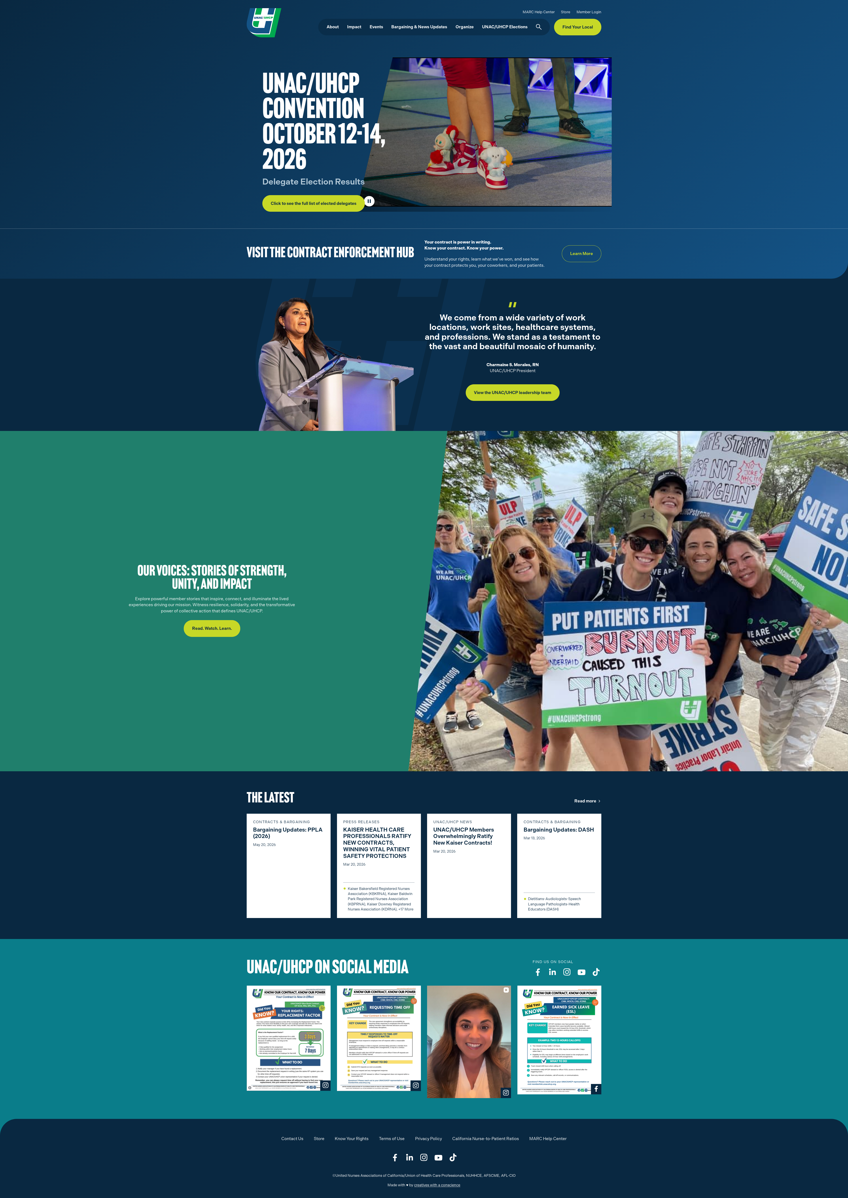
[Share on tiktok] (453, 1157)
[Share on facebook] (395, 1157)
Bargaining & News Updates (419, 26)
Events (376, 26)
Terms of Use (392, 1138)
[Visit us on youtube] (581, 972)
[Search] (539, 27)
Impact (354, 26)
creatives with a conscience (437, 1185)
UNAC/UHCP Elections (505, 26)
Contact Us (292, 1138)
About (333, 26)
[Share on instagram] (424, 1157)
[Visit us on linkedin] (552, 972)
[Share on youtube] (438, 1157)
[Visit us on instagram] (567, 972)
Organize (465, 26)
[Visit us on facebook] (538, 972)
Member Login (589, 12)
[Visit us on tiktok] (596, 972)
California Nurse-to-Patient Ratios (485, 1138)
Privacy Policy (428, 1138)
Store (565, 12)
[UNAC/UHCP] (264, 22)
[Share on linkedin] (409, 1157)
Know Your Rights (352, 1138)
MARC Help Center (539, 12)
